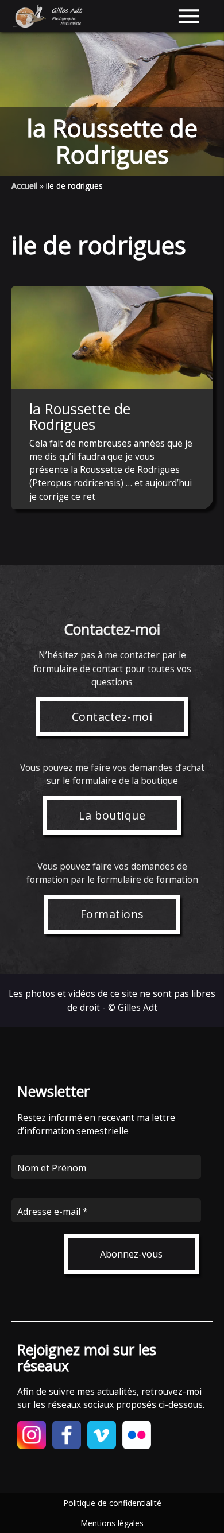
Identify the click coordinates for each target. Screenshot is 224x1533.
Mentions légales (112, 1523)
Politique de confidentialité (112, 1502)
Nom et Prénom (51, 1168)
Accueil (24, 185)
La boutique (112, 815)
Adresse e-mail (52, 1211)
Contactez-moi (112, 716)
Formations (112, 914)
